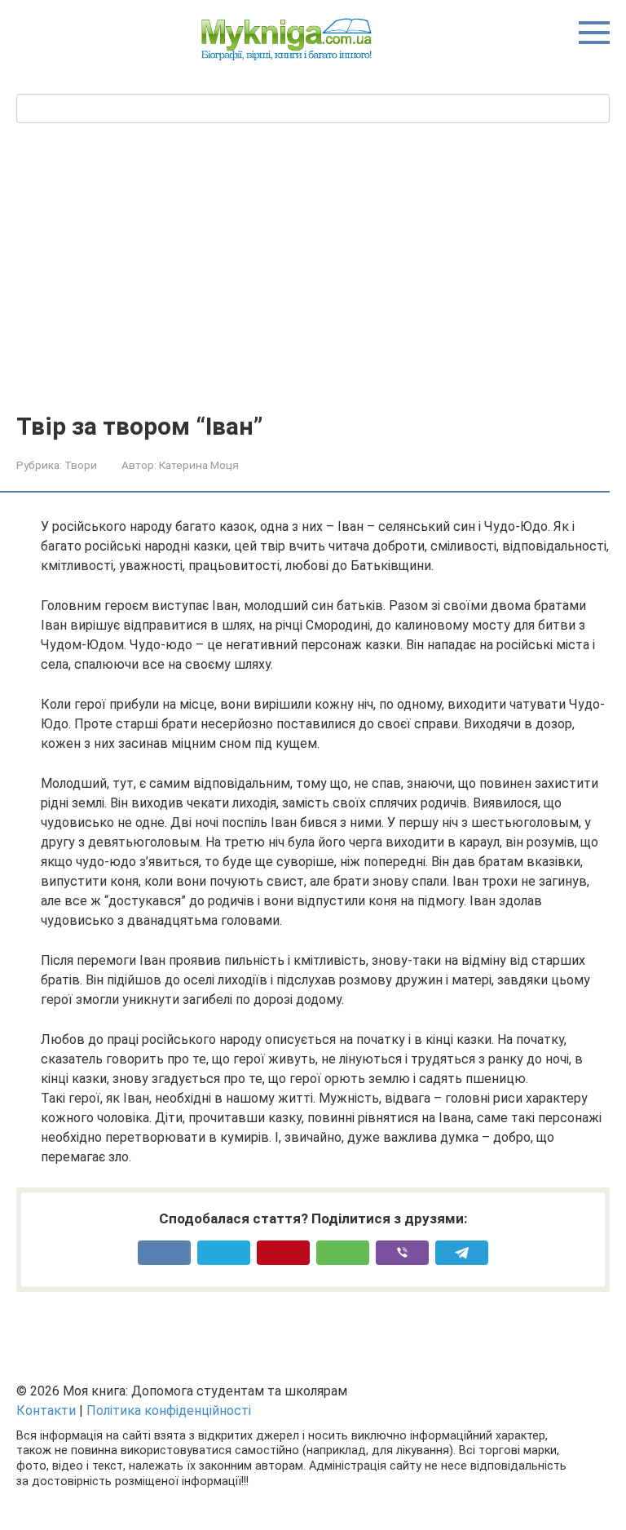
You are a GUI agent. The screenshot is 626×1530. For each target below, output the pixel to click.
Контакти (46, 1410)
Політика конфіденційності (168, 1410)
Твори (80, 464)
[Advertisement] (313, 290)
